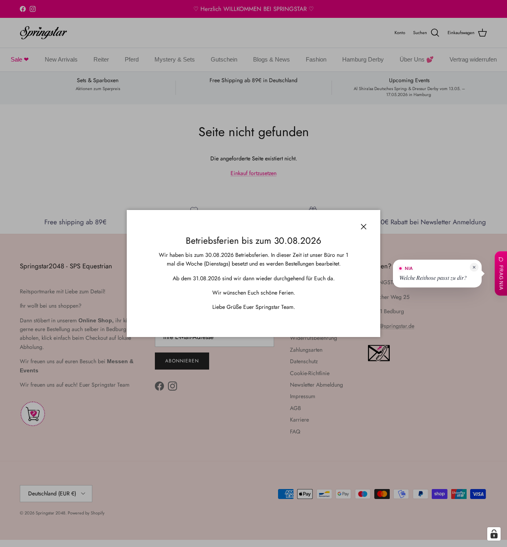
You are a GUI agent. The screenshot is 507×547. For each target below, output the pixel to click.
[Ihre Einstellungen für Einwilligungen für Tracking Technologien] (494, 534)
